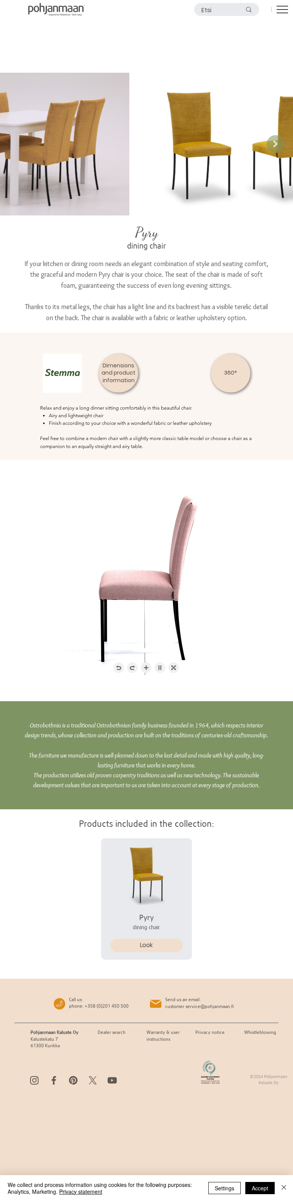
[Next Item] (275, 144)
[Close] (283, 1188)
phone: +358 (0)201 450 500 (99, 1006)
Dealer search (112, 1032)
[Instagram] (34, 1080)
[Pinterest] (73, 1080)
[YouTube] (112, 1080)
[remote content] (146, 580)
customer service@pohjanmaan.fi (199, 1006)
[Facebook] (54, 1080)
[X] (92, 1080)
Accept (260, 1188)
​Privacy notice (210, 1032)
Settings (224, 1188)
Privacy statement (80, 1191)
